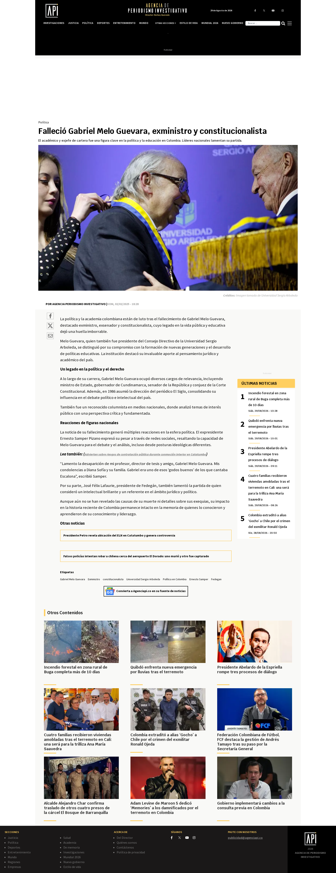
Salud (67, 838)
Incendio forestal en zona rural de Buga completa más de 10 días (269, 402)
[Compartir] (50, 316)
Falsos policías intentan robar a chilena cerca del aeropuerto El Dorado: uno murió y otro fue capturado (136, 556)
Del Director (125, 838)
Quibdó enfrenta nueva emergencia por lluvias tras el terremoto (268, 429)
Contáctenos (125, 847)
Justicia (13, 838)
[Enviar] (50, 336)
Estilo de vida (72, 867)
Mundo (12, 857)
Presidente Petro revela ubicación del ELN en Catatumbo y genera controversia (119, 535)
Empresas (14, 867)
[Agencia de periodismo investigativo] (81, 11)
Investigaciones (73, 852)
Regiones (14, 862)
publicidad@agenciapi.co (245, 838)
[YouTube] (189, 838)
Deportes (14, 847)
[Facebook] (174, 838)
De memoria (71, 847)
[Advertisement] (168, 91)
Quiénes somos (127, 842)
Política (43, 122)
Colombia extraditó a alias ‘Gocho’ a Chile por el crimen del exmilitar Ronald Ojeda (269, 524)
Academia (69, 842)
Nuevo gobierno (74, 862)
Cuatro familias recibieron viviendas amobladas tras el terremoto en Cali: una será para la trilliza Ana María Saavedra (269, 490)
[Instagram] (196, 838)
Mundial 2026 (72, 857)
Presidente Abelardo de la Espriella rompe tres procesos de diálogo (267, 456)
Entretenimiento (19, 852)
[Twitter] (181, 837)
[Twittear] (50, 328)
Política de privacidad (131, 852)
